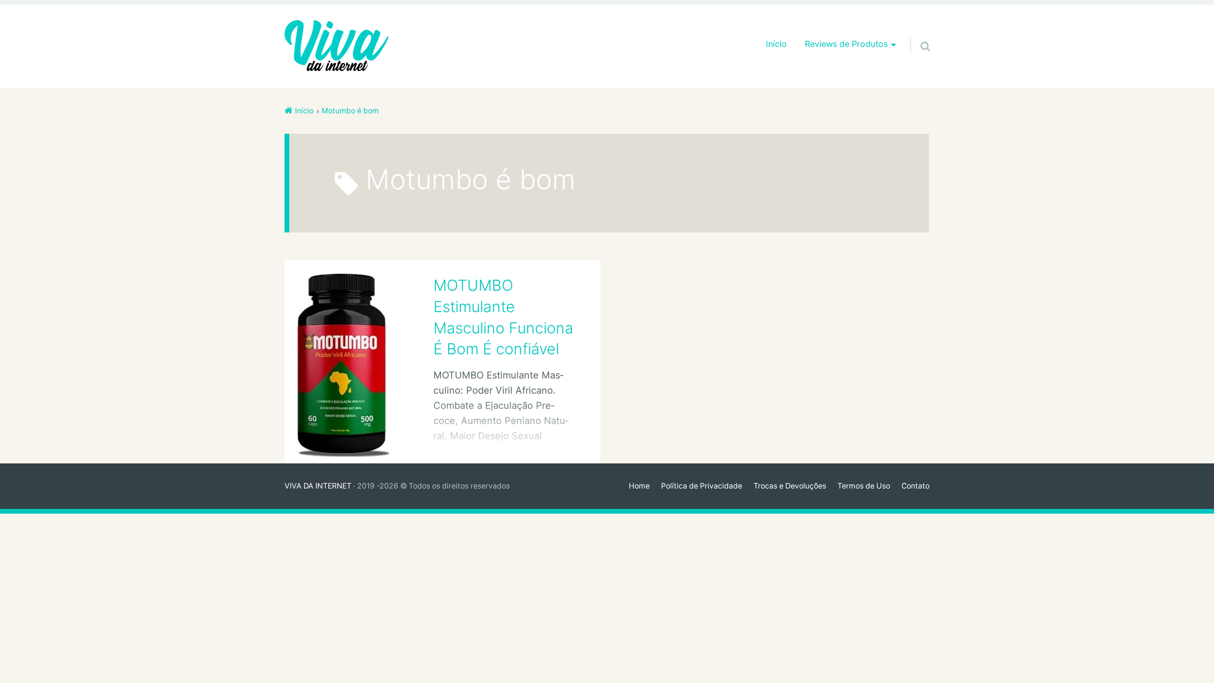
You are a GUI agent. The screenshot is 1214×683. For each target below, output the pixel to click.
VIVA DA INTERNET (318, 485)
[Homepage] (337, 46)
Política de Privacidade (701, 485)
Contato (915, 485)
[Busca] (916, 34)
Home (639, 485)
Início (776, 44)
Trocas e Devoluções (790, 485)
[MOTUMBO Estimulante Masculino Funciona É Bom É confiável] (344, 361)
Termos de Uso (863, 485)
